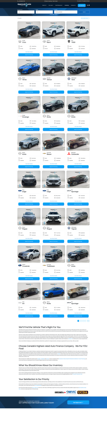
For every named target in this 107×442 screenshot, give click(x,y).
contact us (70, 338)
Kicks (49, 117)
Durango (25, 117)
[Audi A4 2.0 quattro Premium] (29, 291)
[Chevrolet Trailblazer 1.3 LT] (53, 253)
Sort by (84, 18)
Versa (24, 80)
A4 (23, 303)
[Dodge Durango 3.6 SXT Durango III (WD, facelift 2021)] (29, 104)
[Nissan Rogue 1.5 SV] (29, 216)
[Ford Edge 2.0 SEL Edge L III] (29, 179)
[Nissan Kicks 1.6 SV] (53, 291)
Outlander (75, 154)
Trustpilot (42, 358)
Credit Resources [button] (58, 5)
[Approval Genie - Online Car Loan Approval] (24, 5)
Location (55, 9)
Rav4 (49, 42)
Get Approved (81, 5)
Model (37, 9)
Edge (24, 192)
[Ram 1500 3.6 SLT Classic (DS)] (78, 30)
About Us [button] (44, 5)
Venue (49, 80)
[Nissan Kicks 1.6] (53, 104)
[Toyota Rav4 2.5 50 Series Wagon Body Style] (53, 30)
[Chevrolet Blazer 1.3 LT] (53, 141)
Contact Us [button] (73, 5)
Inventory (67, 5)
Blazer (49, 154)
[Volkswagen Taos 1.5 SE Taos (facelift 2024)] (78, 67)
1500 (73, 42)
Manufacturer (19, 9)
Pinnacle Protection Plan (77, 374)
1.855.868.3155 (22, 1)
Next (88, 320)
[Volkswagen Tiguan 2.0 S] (78, 216)
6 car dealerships (38, 385)
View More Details (29, 51)
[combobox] (25, 12)
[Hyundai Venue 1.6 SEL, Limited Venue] (53, 67)
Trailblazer (51, 266)
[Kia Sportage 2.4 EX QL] (78, 291)
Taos (73, 80)
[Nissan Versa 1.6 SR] (29, 67)
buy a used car (35, 387)
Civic (24, 42)
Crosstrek (26, 266)
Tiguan (74, 229)
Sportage (74, 192)
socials (47, 358)
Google (38, 358)
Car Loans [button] (51, 5)
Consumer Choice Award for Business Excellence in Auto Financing (72, 358)
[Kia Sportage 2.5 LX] (78, 179)
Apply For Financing (29, 54)
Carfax (59, 353)
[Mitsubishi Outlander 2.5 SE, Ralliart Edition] (78, 141)
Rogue (24, 229)
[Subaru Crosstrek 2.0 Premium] (29, 253)
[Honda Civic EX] (29, 30)
